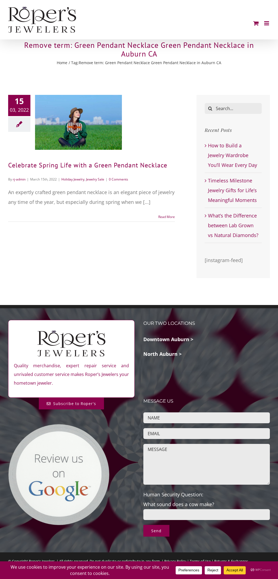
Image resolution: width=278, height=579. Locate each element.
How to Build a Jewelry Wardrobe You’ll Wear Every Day (232, 155)
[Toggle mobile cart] (256, 23)
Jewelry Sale (95, 179)
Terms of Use (200, 561)
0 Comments (118, 179)
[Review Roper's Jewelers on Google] (58, 428)
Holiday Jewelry (72, 179)
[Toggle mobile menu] (267, 23)
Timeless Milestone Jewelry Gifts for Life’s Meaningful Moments (232, 190)
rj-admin (19, 179)
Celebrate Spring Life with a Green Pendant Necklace (87, 165)
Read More (166, 216)
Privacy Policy (175, 561)
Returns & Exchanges (231, 561)
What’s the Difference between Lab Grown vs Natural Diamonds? (233, 225)
